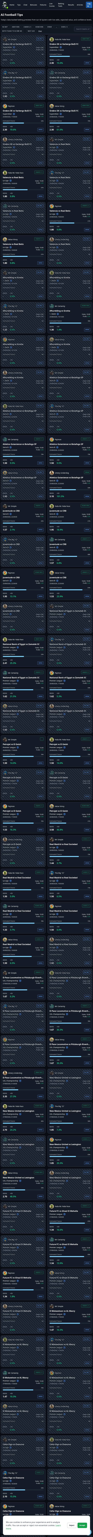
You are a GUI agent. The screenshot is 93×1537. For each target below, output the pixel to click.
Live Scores (52, 4)
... (56, 27)
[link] (23, 51)
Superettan (7, 47)
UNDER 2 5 (27, 27)
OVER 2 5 (64, 27)
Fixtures (43, 5)
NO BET (5, 27)
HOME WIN (39, 27)
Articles (80, 5)
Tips (19, 5)
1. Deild (6, 280)
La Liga (52, 147)
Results (71, 5)
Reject (71, 1525)
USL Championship (10, 981)
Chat (25, 5)
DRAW (49, 27)
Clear (40, 31)
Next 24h (31, 31)
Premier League (56, 614)
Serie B (52, 380)
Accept (82, 1525)
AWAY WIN (15, 27)
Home (12, 5)
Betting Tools (61, 4)
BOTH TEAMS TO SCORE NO (12, 31)
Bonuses (33, 5)
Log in (88, 4)
